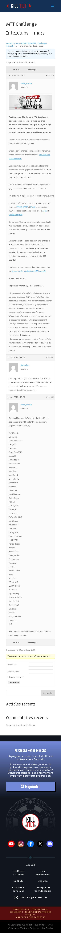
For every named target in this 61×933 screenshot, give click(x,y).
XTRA (44, 211)
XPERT (25, 207)
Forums (16, 43)
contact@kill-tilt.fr (33, 897)
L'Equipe (43, 881)
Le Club (18, 881)
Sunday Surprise (15, 214)
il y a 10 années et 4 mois (18, 56)
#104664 (50, 397)
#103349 (50, 76)
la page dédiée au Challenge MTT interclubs (29, 271)
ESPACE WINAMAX (28, 43)
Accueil (9, 43)
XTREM (19, 207)
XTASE (32, 207)
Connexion (14, 682)
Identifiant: (12, 664)
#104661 (50, 357)
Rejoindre (32, 786)
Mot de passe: (14, 671)
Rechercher (47, 693)
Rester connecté (17, 677)
